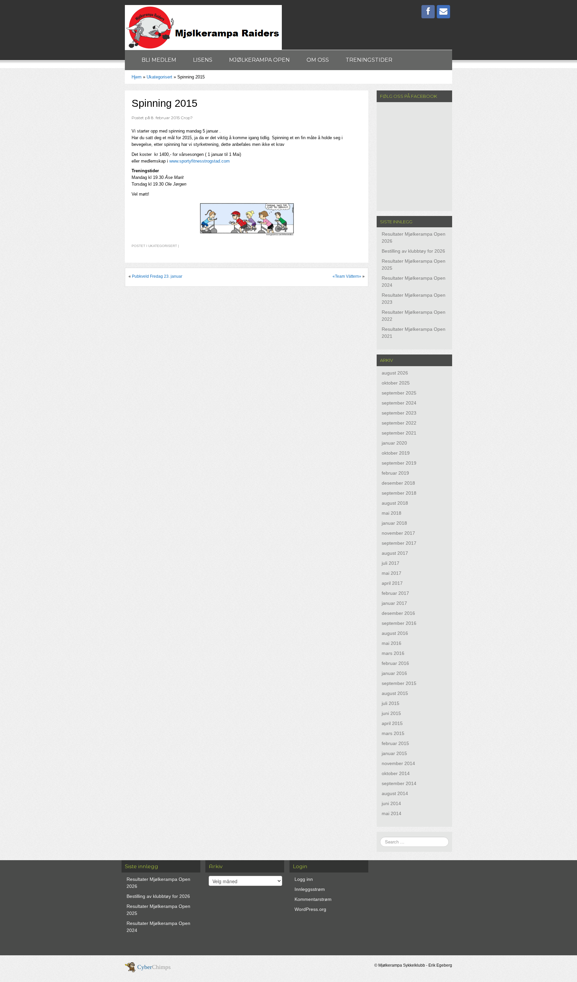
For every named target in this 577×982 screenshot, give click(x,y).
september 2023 (399, 413)
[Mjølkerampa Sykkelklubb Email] (443, 11)
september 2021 (399, 433)
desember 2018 (398, 483)
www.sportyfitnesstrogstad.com (199, 161)
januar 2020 (394, 443)
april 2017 (392, 583)
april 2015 (392, 723)
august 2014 (395, 793)
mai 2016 (391, 643)
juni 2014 (391, 803)
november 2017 (398, 533)
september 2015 (399, 683)
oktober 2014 (396, 773)
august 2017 (395, 553)
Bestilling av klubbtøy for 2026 (413, 251)
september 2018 (399, 493)
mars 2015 (393, 733)
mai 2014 (391, 813)
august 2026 (395, 373)
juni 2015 (391, 713)
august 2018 (395, 503)
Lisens (202, 60)
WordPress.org (310, 909)
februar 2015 (395, 743)
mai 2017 (391, 573)
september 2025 (399, 393)
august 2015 (395, 693)
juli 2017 (390, 563)
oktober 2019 (396, 453)
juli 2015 (390, 703)
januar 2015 (394, 753)
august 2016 (395, 633)
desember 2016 (398, 613)
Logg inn (304, 879)
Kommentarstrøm (313, 899)
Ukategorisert (159, 76)
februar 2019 (395, 473)
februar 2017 (395, 593)
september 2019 (399, 463)
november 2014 (398, 763)
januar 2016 (394, 673)
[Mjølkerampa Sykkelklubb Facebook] (428, 11)
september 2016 (399, 623)
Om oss (318, 60)
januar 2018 (394, 523)
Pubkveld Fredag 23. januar (157, 276)
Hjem (137, 76)
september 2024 (399, 403)
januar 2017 (394, 603)
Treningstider (369, 60)
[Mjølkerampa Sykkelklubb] (203, 27)
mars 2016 (393, 653)
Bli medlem (159, 60)
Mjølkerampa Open (259, 60)
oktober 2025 (396, 383)
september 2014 (399, 783)
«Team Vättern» (347, 276)
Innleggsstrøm (310, 889)
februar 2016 (395, 663)
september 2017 (399, 543)
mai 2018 (391, 513)
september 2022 (399, 423)
